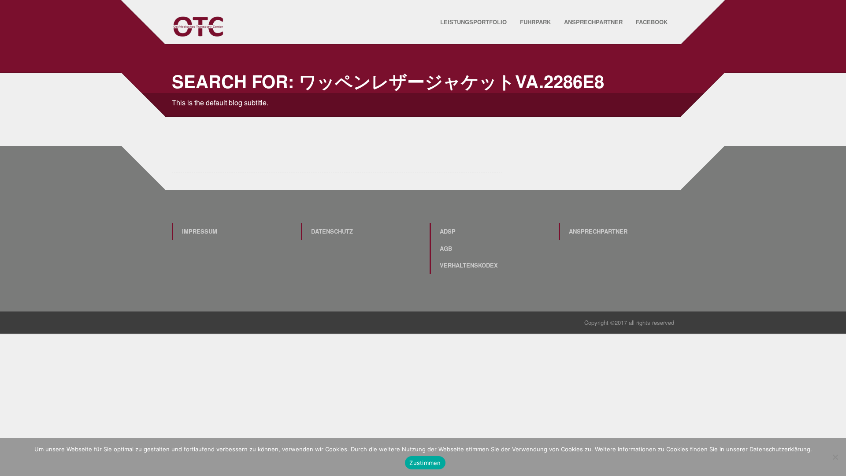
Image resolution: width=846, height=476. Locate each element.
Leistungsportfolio (473, 22)
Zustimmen (425, 462)
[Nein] (835, 457)
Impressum (199, 231)
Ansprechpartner (593, 22)
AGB (446, 248)
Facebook (652, 22)
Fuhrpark (535, 22)
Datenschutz (332, 231)
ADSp (448, 231)
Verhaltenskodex (469, 265)
